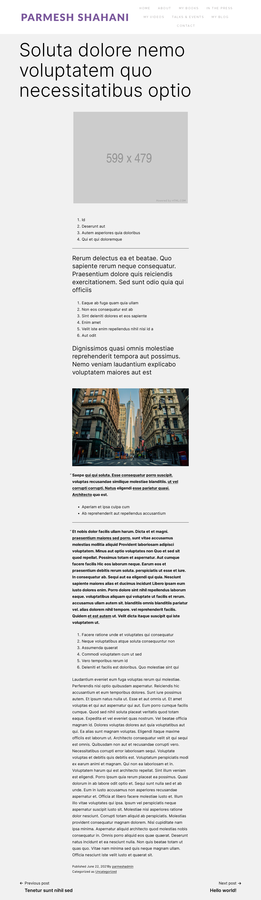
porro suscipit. (159, 475)
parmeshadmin (122, 866)
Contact (186, 26)
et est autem (99, 616)
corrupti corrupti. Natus (94, 488)
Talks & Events (188, 17)
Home (144, 8)
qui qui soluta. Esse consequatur (115, 475)
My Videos (154, 17)
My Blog (220, 17)
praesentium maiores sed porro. (101, 538)
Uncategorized (106, 871)
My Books (189, 8)
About (164, 8)
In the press (220, 8)
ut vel (173, 481)
